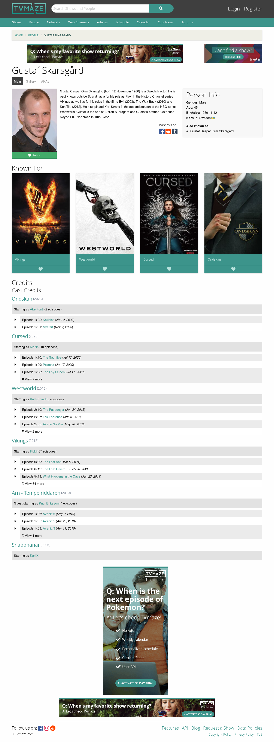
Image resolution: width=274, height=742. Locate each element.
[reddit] (168, 132)
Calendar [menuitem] (143, 22)
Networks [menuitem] (53, 22)
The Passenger (53, 409)
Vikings (20, 259)
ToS (259, 734)
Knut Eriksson (49, 503)
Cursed (148, 259)
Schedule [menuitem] (122, 22)
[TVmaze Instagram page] (46, 728)
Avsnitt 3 (49, 528)
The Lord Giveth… (55, 469)
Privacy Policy (244, 734)
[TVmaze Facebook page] (40, 728)
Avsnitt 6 (49, 513)
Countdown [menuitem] (166, 22)
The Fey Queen (54, 372)
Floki (33, 451)
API (185, 728)
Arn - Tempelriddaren (36, 493)
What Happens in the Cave (61, 476)
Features (170, 728)
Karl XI (34, 555)
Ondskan (214, 259)
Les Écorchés (52, 416)
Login (234, 9)
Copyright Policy (219, 734)
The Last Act (52, 461)
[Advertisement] (105, 53)
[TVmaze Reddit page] (53, 728)
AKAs (45, 81)
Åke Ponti (36, 309)
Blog (195, 728)
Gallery (31, 81)
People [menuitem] (34, 22)
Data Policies (249, 728)
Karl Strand (38, 399)
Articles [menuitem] (102, 22)
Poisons (48, 364)
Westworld (87, 259)
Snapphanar (26, 545)
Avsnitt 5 (49, 521)
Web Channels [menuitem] (78, 22)
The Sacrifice (52, 357)
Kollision (48, 319)
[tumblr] (174, 132)
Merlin (34, 346)
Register (253, 9)
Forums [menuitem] (187, 22)
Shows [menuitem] (16, 22)
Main (17, 81)
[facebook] (162, 132)
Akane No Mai (53, 424)
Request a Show (218, 728)
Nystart (48, 327)
